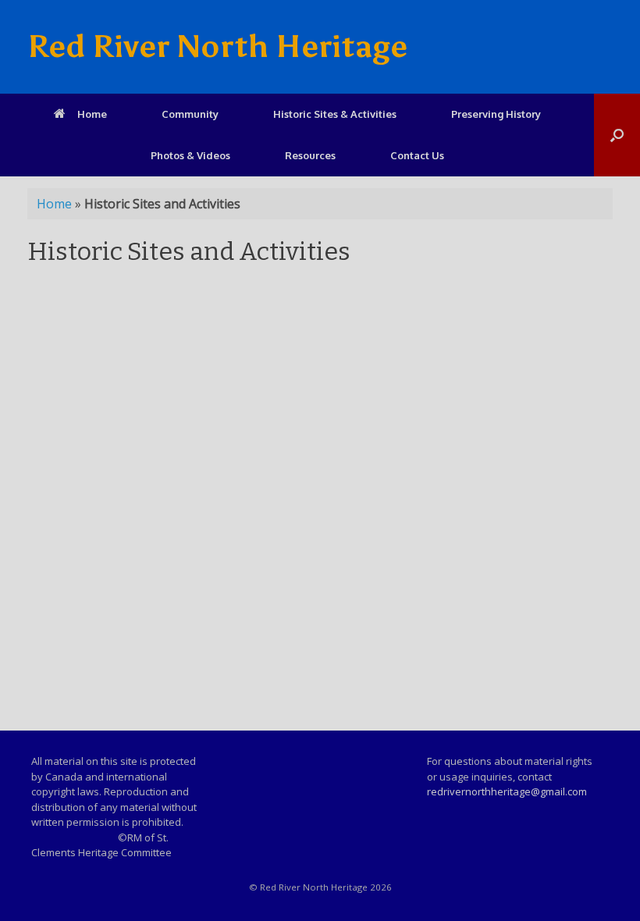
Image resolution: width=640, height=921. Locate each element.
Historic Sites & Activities (334, 114)
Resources (310, 155)
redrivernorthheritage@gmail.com (507, 791)
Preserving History (496, 114)
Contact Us (417, 155)
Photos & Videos (190, 155)
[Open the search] (617, 135)
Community (190, 114)
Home (92, 114)
